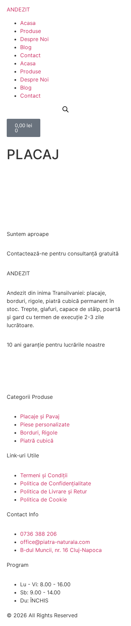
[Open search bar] (65, 109)
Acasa (28, 23)
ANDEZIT (18, 9)
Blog (26, 47)
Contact (30, 55)
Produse (30, 31)
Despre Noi (34, 39)
